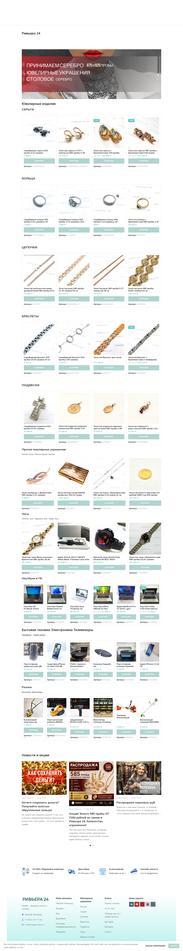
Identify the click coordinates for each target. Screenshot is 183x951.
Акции (24, 798)
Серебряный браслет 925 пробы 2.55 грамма (71, 358)
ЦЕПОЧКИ (29, 247)
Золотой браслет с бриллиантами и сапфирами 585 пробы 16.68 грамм (142, 359)
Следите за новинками (43, 873)
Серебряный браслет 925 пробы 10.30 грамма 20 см (37, 358)
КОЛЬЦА (28, 178)
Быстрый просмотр (53, 127)
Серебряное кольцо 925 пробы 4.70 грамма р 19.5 (71, 220)
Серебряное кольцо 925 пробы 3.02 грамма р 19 (36, 220)
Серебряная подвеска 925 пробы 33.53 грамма (37, 427)
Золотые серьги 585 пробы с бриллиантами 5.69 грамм (142, 151)
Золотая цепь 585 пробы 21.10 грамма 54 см (71, 289)
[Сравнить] (53, 121)
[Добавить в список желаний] (53, 132)
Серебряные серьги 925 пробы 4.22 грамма (36, 151)
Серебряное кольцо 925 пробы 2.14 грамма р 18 (105, 220)
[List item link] (67, 903)
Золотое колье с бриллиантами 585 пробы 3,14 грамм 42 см (109, 493)
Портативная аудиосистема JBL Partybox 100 (33, 666)
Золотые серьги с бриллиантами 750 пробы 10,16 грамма (106, 152)
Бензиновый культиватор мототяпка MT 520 (33, 721)
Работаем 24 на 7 (117, 873)
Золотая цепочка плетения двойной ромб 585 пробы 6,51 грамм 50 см (39, 290)
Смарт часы (54, 519)
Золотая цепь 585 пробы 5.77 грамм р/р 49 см (108, 289)
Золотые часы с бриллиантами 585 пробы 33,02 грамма (144, 558)
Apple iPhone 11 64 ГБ (149, 665)
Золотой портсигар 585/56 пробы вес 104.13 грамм (71, 493)
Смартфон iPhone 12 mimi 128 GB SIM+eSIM (56, 666)
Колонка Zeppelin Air (102, 665)
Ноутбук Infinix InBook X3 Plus (100, 607)
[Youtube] (136, 904)
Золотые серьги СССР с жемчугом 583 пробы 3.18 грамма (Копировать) (72, 152)
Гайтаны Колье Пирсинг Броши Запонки (38, 454)
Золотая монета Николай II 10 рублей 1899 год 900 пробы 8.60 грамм (144, 494)
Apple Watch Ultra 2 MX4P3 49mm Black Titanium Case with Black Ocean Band (73, 559)
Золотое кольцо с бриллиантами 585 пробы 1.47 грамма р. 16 (143, 221)
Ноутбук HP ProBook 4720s (31, 607)
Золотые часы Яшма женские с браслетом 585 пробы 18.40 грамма (37, 559)
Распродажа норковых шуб (135, 802)
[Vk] (131, 904)
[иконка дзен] (142, 904)
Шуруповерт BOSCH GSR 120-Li (79, 720)
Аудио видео (39, 635)
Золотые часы (27, 519)
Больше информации (155, 946)
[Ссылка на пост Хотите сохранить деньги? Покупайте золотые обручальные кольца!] (44, 778)
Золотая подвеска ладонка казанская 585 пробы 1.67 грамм (73, 428)
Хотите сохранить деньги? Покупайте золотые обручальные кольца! (40, 806)
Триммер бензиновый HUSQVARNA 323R (126, 717)
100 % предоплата (149, 873)
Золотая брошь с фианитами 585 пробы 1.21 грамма (36, 493)
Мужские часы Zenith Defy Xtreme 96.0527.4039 (106, 558)
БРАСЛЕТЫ (30, 316)
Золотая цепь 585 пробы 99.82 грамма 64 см (140, 289)
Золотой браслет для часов (107, 357)
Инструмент (26, 692)
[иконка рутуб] (147, 904)
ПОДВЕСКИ (30, 385)
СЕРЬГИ (28, 109)
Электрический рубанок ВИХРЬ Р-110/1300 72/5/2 (56, 721)
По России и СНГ (86, 873)
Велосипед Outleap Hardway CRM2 (102, 721)
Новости (30, 798)
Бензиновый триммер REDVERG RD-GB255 (149, 721)
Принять (174, 946)
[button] (24, 74)
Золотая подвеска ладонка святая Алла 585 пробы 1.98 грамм (107, 428)
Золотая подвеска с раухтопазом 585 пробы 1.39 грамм (143, 428)
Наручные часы (41, 519)
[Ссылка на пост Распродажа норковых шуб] (138, 778)
